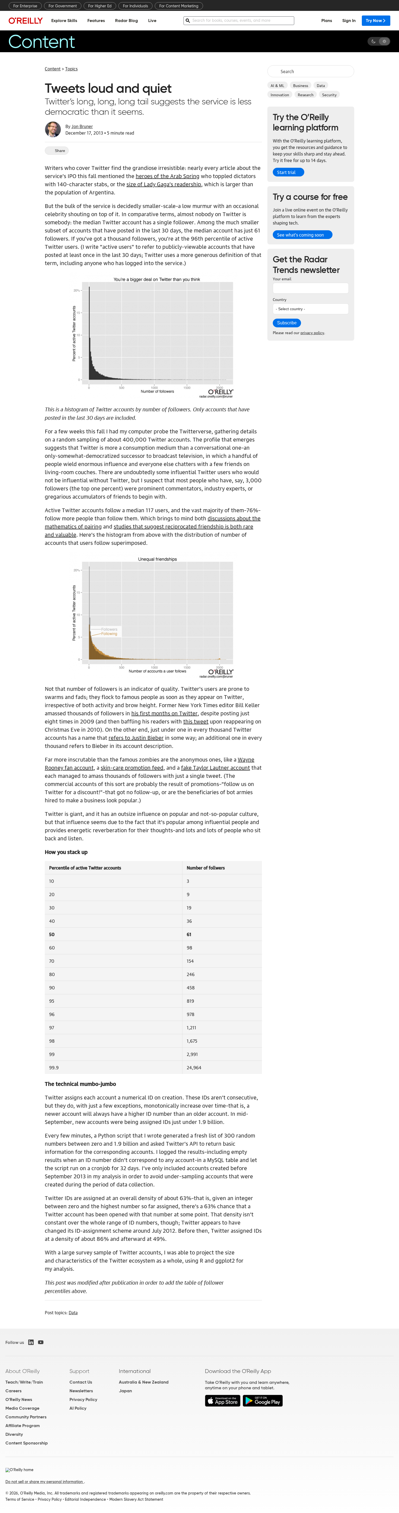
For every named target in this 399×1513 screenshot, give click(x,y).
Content (53, 69)
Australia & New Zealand (144, 1382)
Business (300, 85)
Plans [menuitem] (326, 20)
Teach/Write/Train (24, 1382)
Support (79, 1371)
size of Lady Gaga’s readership (163, 184)
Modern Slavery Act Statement (136, 1499)
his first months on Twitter (164, 713)
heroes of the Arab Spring (167, 175)
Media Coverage (22, 1408)
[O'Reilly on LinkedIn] (31, 1342)
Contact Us (80, 1382)
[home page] (26, 20)
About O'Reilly (22, 1371)
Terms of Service (19, 1499)
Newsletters (81, 1391)
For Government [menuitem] (63, 6)
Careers (13, 1391)
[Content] (51, 41)
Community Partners (25, 1417)
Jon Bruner (82, 126)
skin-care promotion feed (132, 767)
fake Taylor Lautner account (215, 767)
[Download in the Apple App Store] (222, 1405)
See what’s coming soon (300, 235)
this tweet (195, 721)
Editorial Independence (85, 1499)
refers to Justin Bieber (136, 737)
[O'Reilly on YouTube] (40, 1342)
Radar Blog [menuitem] (126, 20)
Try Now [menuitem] (374, 20)
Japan (125, 1391)
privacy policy (312, 332)
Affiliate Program (22, 1425)
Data (321, 85)
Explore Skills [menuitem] (64, 20)
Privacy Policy (83, 1399)
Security (329, 94)
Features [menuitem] (96, 20)
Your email (282, 278)
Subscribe (287, 323)
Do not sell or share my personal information (44, 1481)
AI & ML (277, 85)
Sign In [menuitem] (349, 20)
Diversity (14, 1434)
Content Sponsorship (26, 1443)
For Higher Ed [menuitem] (100, 6)
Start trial (286, 172)
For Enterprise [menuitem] (25, 6)
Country (279, 299)
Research (306, 94)
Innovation (280, 94)
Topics (71, 69)
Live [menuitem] (152, 20)
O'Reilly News (18, 1399)
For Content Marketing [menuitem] (178, 6)
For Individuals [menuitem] (135, 6)
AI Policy (77, 1408)
